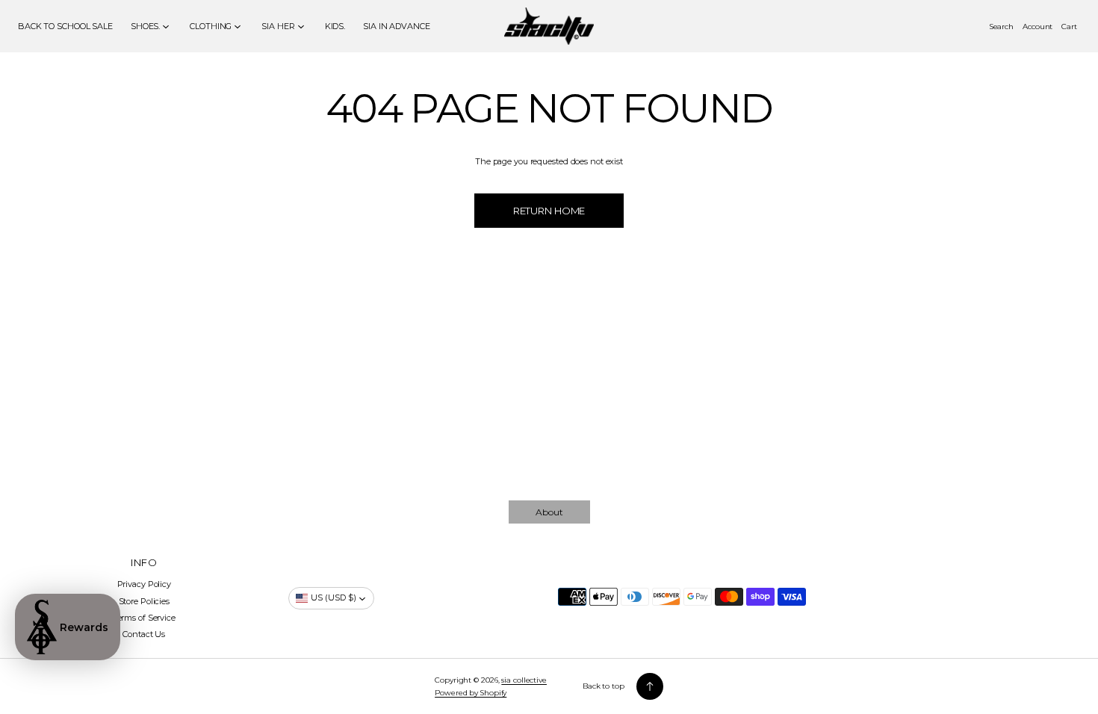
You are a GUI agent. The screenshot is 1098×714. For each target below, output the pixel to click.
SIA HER (277, 26)
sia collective (524, 679)
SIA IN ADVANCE (396, 26)
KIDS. (335, 26)
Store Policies (144, 601)
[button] (1001, 26)
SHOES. (145, 26)
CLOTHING (211, 26)
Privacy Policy (144, 584)
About (549, 512)
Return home (549, 211)
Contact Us (143, 634)
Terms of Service (144, 617)
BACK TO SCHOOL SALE (65, 26)
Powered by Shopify (470, 692)
